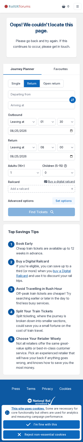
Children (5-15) (53, 165)
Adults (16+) (16, 165)
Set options (64, 200)
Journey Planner (22, 69)
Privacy (47, 389)
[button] (77, 6)
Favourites (61, 69)
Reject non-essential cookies (45, 434)
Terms (30, 389)
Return (12, 140)
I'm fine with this (45, 424)
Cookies (65, 389)
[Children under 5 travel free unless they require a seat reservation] (65, 165)
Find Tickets (38, 212)
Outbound (15, 115)
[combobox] (41, 94)
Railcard (14, 182)
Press (16, 389)
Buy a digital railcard (61, 181)
